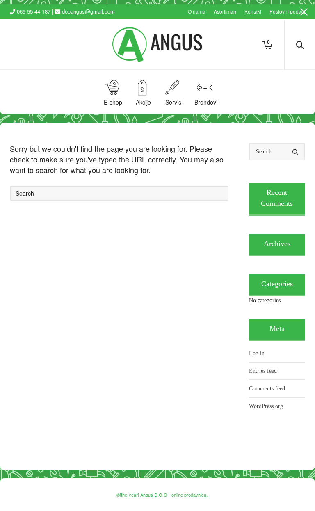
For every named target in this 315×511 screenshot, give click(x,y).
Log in (257, 353)
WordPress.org (266, 406)
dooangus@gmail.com (88, 11)
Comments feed (267, 389)
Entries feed (263, 371)
